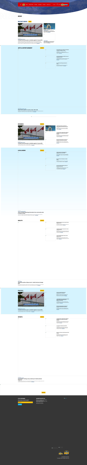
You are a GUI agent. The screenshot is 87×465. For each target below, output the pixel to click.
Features (44, 4)
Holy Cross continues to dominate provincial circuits (63, 332)
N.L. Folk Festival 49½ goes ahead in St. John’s (62, 63)
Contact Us (48, 4)
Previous (19, 118)
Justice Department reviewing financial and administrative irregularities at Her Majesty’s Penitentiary (63, 300)
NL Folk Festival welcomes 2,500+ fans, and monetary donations (62, 56)
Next (68, 118)
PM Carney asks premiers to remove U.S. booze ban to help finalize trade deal (62, 140)
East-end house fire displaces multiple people (62, 159)
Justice (45, 40)
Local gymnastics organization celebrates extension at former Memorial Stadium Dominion (62, 133)
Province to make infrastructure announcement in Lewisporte (61, 292)
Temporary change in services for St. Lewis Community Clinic (62, 229)
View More (42, 150)
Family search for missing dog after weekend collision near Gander (62, 152)
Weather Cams (31, 4)
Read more (38, 43)
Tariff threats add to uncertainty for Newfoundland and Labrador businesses (62, 126)
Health (19, 281)
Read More (34, 111)
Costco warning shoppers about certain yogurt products (62, 236)
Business (19, 39)
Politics (24, 39)
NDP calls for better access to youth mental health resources (63, 222)
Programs (40, 4)
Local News (22, 211)
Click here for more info (39, 403)
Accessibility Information (65, 456)
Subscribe (20, 404)
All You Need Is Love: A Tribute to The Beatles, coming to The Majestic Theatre (63, 50)
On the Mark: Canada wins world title (62, 325)
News (27, 4)
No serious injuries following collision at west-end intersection (62, 166)
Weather (35, 4)
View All (30, 21)
